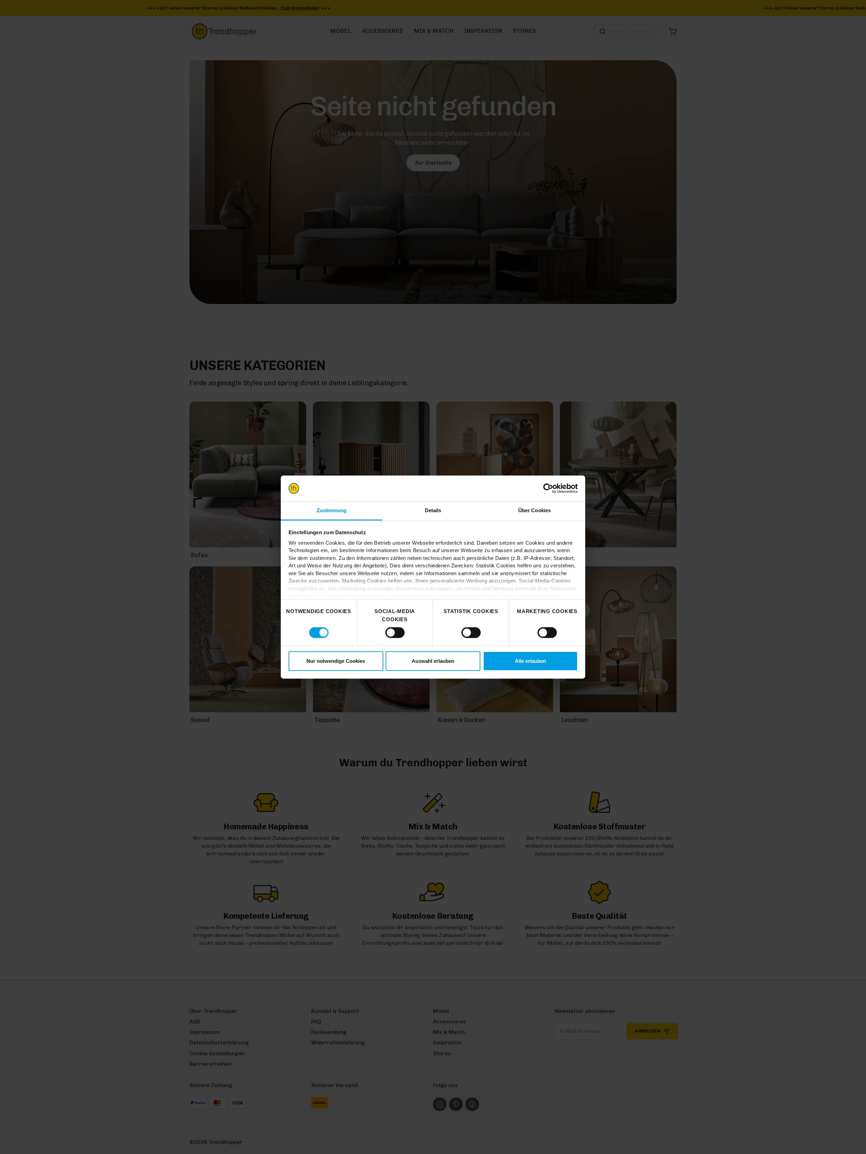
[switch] (395, 632)
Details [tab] (433, 510)
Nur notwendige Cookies (335, 660)
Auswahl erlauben (433, 660)
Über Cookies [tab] (534, 510)
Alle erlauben (530, 660)
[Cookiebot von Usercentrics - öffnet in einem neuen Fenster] (548, 488)
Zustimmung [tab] (332, 510)
